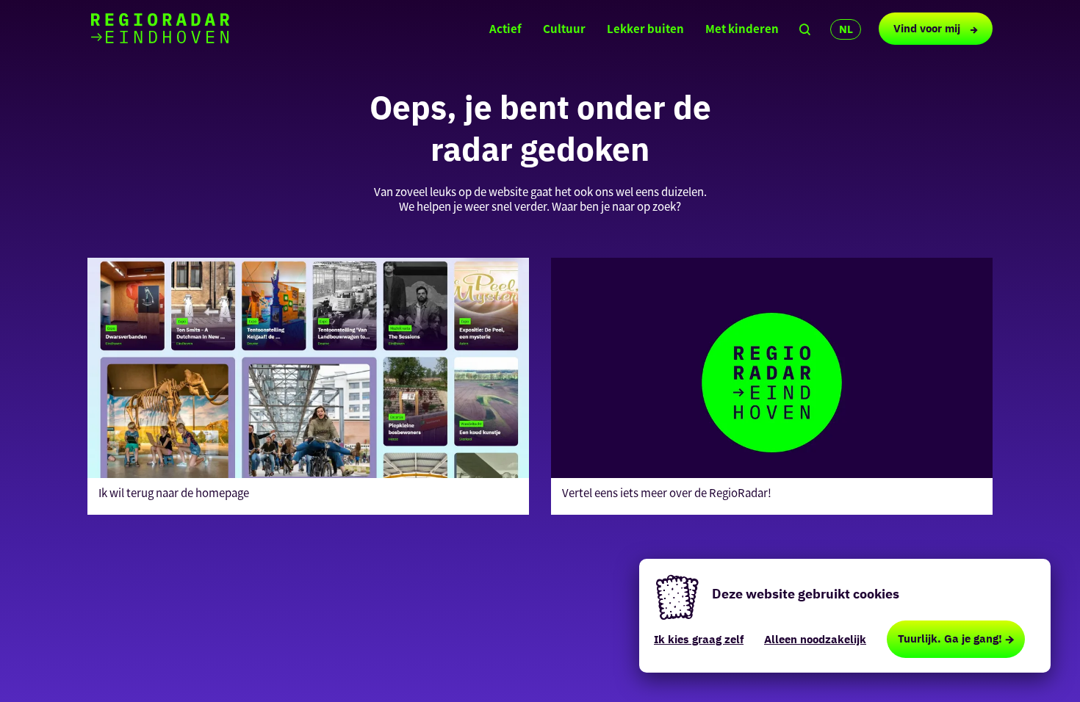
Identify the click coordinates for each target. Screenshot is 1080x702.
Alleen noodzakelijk (815, 639)
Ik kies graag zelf (699, 639)
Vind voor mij (928, 28)
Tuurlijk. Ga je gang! (950, 638)
